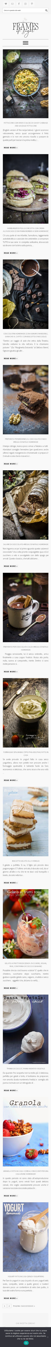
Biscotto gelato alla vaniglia (26, 861)
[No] (47, 1337)
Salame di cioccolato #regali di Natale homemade (25, 544)
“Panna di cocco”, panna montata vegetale (26, 1068)
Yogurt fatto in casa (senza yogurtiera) (26, 1276)
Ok (26, 1343)
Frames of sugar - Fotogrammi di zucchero (25, 27)
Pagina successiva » (24, 1306)
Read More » (11, 148)
